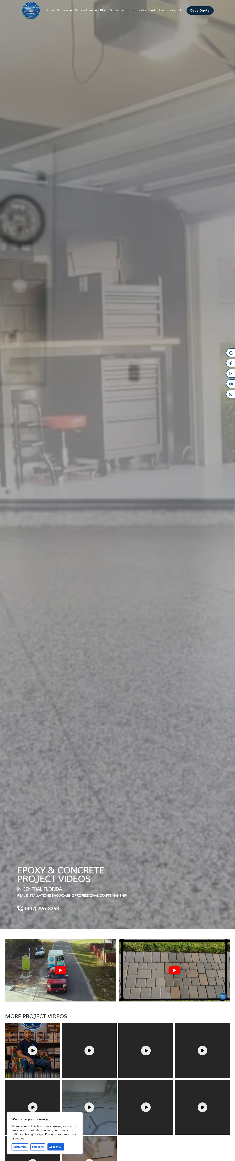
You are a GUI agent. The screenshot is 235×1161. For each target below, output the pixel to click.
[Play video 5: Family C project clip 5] (32, 1107)
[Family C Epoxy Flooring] (31, 10)
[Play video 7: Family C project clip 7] (145, 1107)
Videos (131, 10)
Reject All (38, 1147)
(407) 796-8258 (42, 908)
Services (62, 10)
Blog (103, 10)
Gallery (115, 10)
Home (50, 10)
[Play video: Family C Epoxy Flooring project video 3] (174, 970)
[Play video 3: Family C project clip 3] (145, 1050)
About (163, 10)
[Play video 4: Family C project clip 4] (202, 1050)
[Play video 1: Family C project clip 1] (32, 1050)
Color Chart (147, 10)
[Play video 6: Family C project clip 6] (89, 1107)
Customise (20, 1147)
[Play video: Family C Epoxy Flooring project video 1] (60, 970)
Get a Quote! (200, 10)
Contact (175, 10)
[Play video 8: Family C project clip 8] (202, 1107)
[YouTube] (230, 383)
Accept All (55, 1147)
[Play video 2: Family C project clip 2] (89, 1050)
